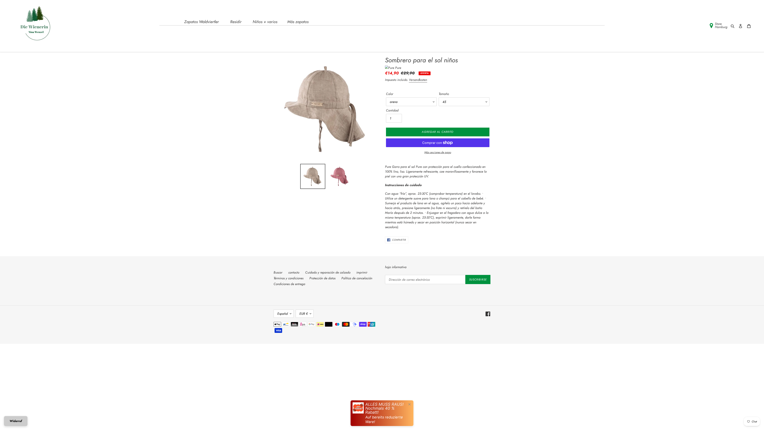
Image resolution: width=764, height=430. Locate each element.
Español (282, 313)
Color (389, 94)
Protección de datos (322, 278)
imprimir (361, 272)
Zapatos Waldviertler (201, 22)
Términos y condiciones (288, 278)
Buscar (278, 272)
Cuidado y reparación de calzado (327, 272)
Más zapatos (298, 22)
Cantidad (392, 110)
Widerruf (16, 421)
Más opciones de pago (437, 152)
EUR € (303, 313)
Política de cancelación (356, 278)
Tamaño (444, 94)
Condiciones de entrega (289, 284)
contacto (293, 272)
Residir (236, 22)
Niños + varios (265, 22)
